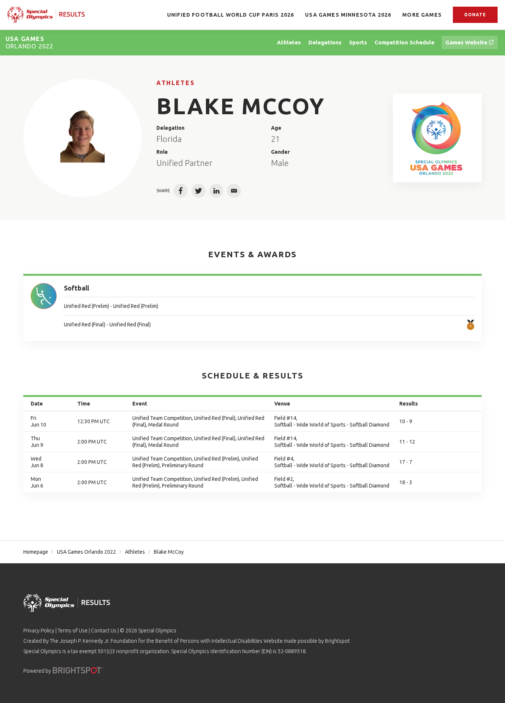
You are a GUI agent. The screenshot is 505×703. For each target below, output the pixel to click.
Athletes (175, 82)
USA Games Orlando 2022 (86, 552)
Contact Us (103, 631)
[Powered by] (78, 670)
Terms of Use (73, 631)
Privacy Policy (38, 631)
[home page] (46, 15)
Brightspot (337, 641)
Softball (76, 288)
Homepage (35, 552)
